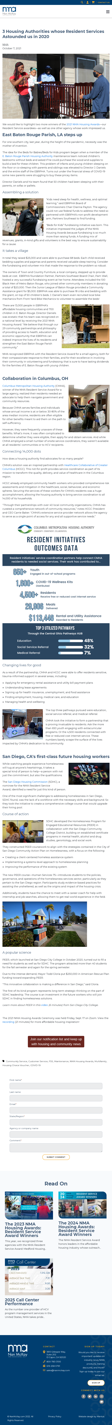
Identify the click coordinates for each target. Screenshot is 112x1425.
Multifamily (101, 1061)
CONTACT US (104, 3)
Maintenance (61, 1061)
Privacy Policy (54, 1416)
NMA (5, 44)
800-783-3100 (54, 1361)
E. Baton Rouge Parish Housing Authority (27, 156)
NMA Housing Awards (81, 1061)
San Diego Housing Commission (28, 781)
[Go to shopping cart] (95, 2)
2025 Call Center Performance (22, 1301)
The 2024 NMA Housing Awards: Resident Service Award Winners (76, 1228)
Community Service (16, 1061)
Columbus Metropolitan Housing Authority (28, 385)
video (44, 1005)
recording (8, 1021)
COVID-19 (35, 1065)
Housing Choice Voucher (15, 1065)
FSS (51, 1061)
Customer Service (38, 1061)
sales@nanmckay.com (58, 1370)
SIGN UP (96, 1383)
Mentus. (101, 1416)
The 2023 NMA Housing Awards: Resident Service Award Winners (23, 1230)
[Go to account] (89, 2)
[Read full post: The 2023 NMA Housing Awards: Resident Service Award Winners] (29, 1218)
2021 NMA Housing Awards (83, 124)
